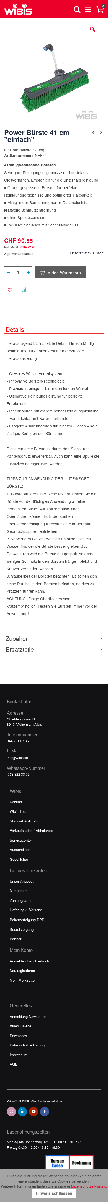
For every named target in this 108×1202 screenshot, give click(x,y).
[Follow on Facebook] (44, 1111)
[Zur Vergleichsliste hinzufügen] (24, 290)
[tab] (54, 329)
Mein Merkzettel (22, 980)
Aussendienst (21, 849)
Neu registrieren (22, 970)
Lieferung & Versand (26, 909)
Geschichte (19, 859)
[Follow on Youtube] (33, 1111)
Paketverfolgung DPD (27, 919)
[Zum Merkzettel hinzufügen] (10, 290)
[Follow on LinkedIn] (22, 1111)
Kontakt (16, 801)
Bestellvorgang (22, 929)
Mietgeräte (18, 890)
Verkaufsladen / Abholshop (31, 830)
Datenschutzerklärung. (89, 1186)
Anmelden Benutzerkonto (30, 961)
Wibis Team (19, 811)
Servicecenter (21, 840)
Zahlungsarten (21, 900)
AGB (13, 1064)
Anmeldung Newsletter (28, 1016)
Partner (15, 938)
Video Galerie (20, 1025)
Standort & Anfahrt (25, 821)
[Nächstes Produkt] (101, 132)
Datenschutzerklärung (27, 1045)
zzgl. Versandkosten (19, 253)
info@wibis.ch (17, 757)
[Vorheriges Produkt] (94, 132)
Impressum (19, 1054)
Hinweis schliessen (54, 1193)
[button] (92, 33)
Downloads (18, 1035)
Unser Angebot (22, 881)
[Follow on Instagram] (11, 1111)
